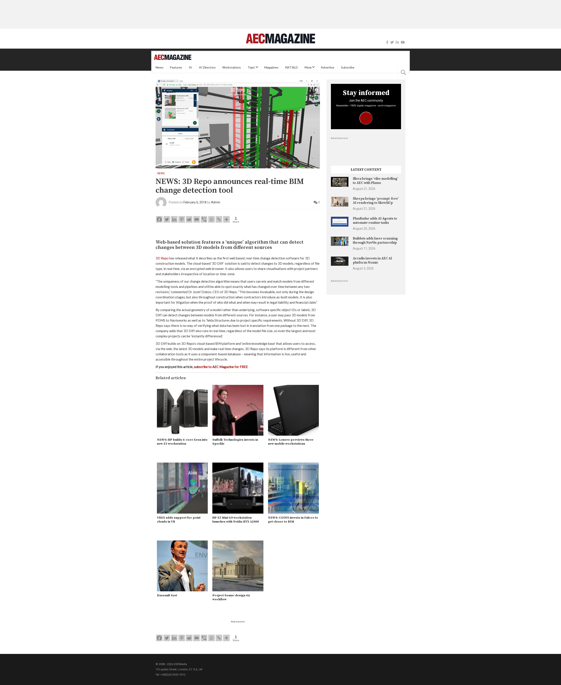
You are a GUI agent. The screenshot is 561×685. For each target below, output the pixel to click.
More (308, 67)
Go (366, 118)
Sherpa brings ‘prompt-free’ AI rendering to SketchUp (376, 201)
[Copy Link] (219, 219)
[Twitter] (392, 42)
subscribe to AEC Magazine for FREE (221, 367)
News (159, 67)
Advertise (327, 67)
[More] (226, 219)
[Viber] (204, 219)
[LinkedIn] (397, 42)
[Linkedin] (174, 219)
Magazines (271, 67)
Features (176, 67)
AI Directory (207, 67)
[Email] (196, 219)
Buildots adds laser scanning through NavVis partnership (375, 240)
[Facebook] (387, 42)
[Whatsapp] (211, 219)
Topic (251, 67)
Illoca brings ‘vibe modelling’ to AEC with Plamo (375, 181)
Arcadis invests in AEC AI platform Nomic (372, 260)
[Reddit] (189, 219)
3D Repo (162, 258)
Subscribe (347, 67)
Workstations (231, 67)
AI (190, 67)
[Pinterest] (181, 219)
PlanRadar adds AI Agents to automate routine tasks (375, 221)
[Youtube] (402, 42)
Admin (215, 202)
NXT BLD (291, 67)
